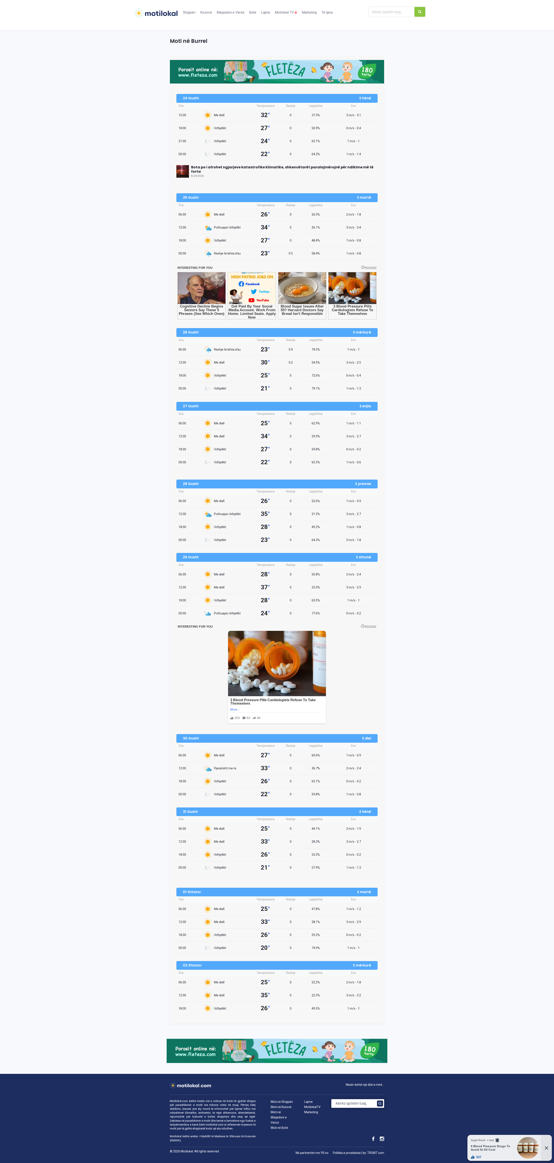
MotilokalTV (312, 1107)
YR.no (324, 1153)
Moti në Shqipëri (282, 1101)
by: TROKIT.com (373, 1153)
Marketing (309, 12)
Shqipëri (189, 12)
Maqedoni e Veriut (230, 12)
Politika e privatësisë (347, 1153)
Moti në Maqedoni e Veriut (279, 1117)
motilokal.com (215, 1124)
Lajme (265, 12)
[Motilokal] (156, 15)
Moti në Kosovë (281, 1107)
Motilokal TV (285, 12)
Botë (252, 12)
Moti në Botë (279, 1127)
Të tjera (327, 12)
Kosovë (206, 12)
